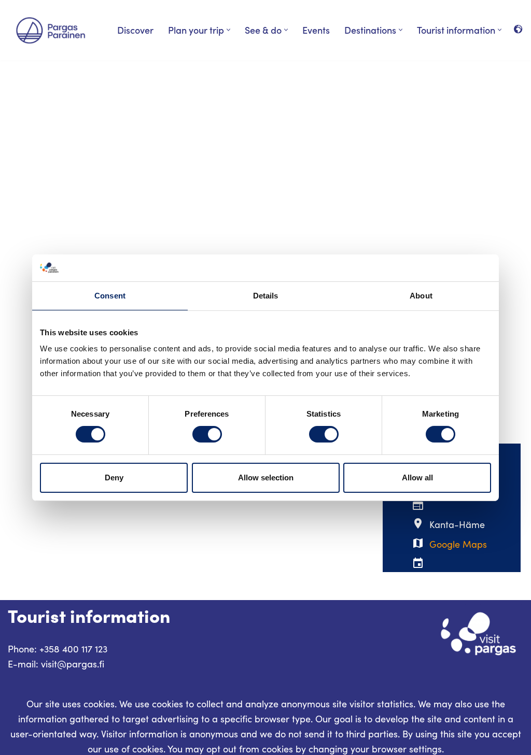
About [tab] (421, 295)
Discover (135, 29)
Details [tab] (265, 295)
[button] (228, 30)
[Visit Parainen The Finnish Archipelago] (50, 30)
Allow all (417, 477)
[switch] (207, 434)
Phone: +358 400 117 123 (57, 649)
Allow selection (266, 477)
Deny (114, 477)
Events (316, 29)
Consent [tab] (109, 295)
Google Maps (458, 544)
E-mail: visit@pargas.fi (56, 664)
